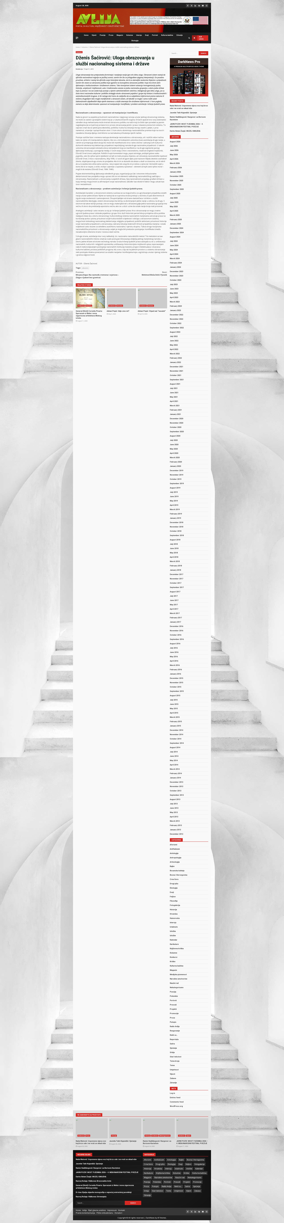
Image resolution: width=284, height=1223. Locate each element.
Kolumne (129, 35)
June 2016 (174, 652)
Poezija (102, 35)
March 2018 (175, 561)
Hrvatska (174, 914)
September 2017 (177, 587)
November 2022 (176, 319)
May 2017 (174, 605)
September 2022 (177, 328)
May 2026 (174, 155)
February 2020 (176, 462)
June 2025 (174, 202)
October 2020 (175, 427)
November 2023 (176, 276)
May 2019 (174, 501)
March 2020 (175, 457)
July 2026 (174, 146)
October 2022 (175, 323)
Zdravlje (179, 35)
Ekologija (134, 40)
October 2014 (175, 739)
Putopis (173, 1022)
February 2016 (176, 670)
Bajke (172, 866)
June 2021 (174, 393)
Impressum (112, 1210)
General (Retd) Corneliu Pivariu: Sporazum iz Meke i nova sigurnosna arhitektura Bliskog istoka (90, 298)
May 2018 (174, 553)
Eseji (147, 35)
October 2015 (175, 687)
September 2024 (177, 232)
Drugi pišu (174, 884)
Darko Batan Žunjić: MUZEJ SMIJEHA (185, 131)
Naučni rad (174, 983)
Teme (172, 1065)
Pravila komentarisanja (85, 1213)
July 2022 (174, 336)
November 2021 (176, 371)
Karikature (174, 944)
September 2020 (177, 432)
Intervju (139, 35)
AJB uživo (201, 38)
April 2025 (174, 211)
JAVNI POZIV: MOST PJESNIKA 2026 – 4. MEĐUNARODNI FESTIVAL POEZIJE (192, 1128)
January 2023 (175, 310)
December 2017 (176, 574)
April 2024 (174, 254)
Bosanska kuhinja (177, 871)
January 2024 (175, 267)
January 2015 (175, 726)
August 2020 (175, 436)
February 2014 (176, 773)
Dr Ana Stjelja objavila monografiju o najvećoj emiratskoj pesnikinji (103, 1192)
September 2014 (177, 743)
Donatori (118, 1213)
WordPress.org (176, 1106)
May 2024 (174, 250)
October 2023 (175, 280)
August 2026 (175, 142)
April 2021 (174, 401)
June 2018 (174, 548)
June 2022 (174, 341)
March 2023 (175, 302)
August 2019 (175, 488)
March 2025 (175, 215)
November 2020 (176, 423)
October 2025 (175, 185)
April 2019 (174, 505)
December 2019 (176, 470)
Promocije (174, 1013)
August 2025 (175, 194)
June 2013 (174, 808)
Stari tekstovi (175, 1057)
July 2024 (174, 241)
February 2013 (176, 825)
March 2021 (175, 406)
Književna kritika (177, 948)
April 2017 (174, 609)
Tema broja (174, 1061)
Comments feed (176, 1102)
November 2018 (176, 527)
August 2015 (175, 695)
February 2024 (176, 263)
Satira (172, 1044)
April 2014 (174, 765)
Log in (172, 1093)
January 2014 (175, 778)
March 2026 (175, 163)
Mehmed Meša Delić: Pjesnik (154, 273)
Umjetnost (174, 1070)
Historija (173, 910)
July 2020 (174, 440)
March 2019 (175, 509)
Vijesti (94, 35)
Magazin (120, 35)
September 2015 (177, 691)
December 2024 (176, 228)
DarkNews (150, 1218)
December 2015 (176, 678)
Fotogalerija (175, 905)
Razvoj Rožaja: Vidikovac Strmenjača (91, 1197)
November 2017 (176, 579)
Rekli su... (178, 1186)
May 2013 (174, 812)
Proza (111, 35)
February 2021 (176, 410)
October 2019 (175, 479)
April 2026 (174, 159)
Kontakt (121, 1210)
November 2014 (176, 734)
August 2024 (175, 237)
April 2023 (174, 297)
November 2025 (176, 181)
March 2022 (175, 354)
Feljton (173, 897)
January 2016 (175, 674)
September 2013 (177, 795)
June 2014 (174, 756)
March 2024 (175, 258)
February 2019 (176, 514)
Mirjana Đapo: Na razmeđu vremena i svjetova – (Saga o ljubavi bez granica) (97, 275)
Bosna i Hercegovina (178, 875)
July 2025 (174, 198)
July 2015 (174, 700)
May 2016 (174, 657)
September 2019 (177, 483)
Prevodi (173, 1005)
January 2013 (175, 830)
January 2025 (175, 224)
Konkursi (173, 957)
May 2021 (174, 397)
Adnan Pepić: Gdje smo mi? (121, 298)
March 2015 (175, 717)
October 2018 (175, 531)
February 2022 (176, 358)
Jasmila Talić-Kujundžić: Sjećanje (183, 113)
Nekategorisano (176, 987)
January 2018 (175, 570)
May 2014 (174, 760)
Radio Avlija (174, 1026)
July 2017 (174, 596)
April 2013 (174, 817)
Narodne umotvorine (178, 979)
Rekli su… (174, 1035)
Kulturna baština (167, 35)
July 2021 (174, 388)
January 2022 (175, 362)
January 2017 (175, 622)
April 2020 (174, 453)
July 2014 (174, 752)
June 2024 (174, 245)
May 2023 (174, 293)
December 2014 (176, 730)
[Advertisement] (169, 20)
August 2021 (175, 384)
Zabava (173, 1078)
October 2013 (175, 791)
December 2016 (176, 626)
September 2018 (177, 535)
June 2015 (174, 704)
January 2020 (175, 466)
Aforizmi (173, 845)
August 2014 (175, 747)
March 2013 (175, 821)
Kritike (172, 961)
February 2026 (176, 168)
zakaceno (85, 268)
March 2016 (175, 665)
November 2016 (176, 631)
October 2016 (175, 635)
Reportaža (174, 1039)
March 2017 (175, 613)
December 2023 (176, 271)
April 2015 (174, 713)
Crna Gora (174, 879)
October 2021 (175, 375)
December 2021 (176, 367)
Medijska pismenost (178, 974)
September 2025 (177, 189)
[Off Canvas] (77, 38)
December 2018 (176, 522)
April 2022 (174, 349)
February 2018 (176, 566)
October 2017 (175, 583)
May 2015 (174, 708)
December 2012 (176, 834)
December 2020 (176, 419)
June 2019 (174, 496)
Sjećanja (173, 1048)
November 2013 (176, 786)
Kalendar (173, 940)
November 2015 (176, 683)
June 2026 (174, 150)
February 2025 (176, 219)
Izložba (173, 931)
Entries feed (175, 1098)
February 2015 (176, 721)
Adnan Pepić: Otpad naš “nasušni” (152, 298)
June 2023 (174, 289)
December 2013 (176, 782)
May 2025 (174, 206)
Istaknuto (81, 305)
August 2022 (175, 332)
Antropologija (175, 858)
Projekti (173, 1009)
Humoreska (175, 918)
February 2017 (176, 618)
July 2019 (174, 492)
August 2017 (175, 592)
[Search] (189, 38)
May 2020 (174, 449)
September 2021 (177, 380)
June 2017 (174, 600)
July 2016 (174, 648)
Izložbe (173, 936)
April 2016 (174, 661)
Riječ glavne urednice (97, 1210)
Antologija (174, 853)
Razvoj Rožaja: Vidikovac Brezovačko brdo (93, 1181)
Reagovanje (175, 1031)
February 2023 (176, 306)
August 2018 (175, 540)
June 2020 (174, 445)
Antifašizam (175, 849)
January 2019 (175, 518)
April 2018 (174, 557)
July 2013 (174, 804)
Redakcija (79, 69)
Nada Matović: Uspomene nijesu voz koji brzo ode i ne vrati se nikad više (92, 1128)
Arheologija (175, 862)
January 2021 (175, 414)
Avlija (84, 1210)
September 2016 (177, 639)
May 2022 (174, 345)
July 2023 (174, 284)
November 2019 (176, 475)
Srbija (172, 1052)
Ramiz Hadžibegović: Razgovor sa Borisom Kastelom (159, 1128)
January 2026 (175, 172)
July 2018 (174, 544)
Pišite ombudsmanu (105, 1213)
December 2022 (176, 315)
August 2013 (175, 799)
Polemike (174, 996)
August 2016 (175, 644)
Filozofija (174, 901)
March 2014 (175, 769)
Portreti (155, 35)
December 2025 (176, 176)
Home (86, 35)
